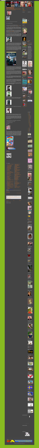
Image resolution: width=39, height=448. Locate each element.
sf (17, 197)
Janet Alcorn (16, 185)
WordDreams (16, 168)
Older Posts (20, 200)
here (18, 25)
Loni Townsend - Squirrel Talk (17, 169)
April (29, 121)
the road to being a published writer (10, 186)
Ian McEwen (8, 197)
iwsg (14, 197)
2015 (28, 114)
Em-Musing (16, 166)
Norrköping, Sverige (9, 198)
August (29, 118)
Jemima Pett (16, 171)
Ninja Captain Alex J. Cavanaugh (10, 164)
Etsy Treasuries (24, 10)
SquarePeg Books (9, 182)
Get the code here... (8, 192)
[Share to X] (15, 196)
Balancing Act (8, 170)
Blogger (24, 443)
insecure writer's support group (12, 197)
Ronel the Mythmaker (9, 175)
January (29, 127)
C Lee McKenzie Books (9, 166)
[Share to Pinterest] (16, 196)
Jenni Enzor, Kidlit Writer (17, 183)
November (30, 116)
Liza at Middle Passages (9, 165)
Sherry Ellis (8, 176)
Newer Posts (7, 200)
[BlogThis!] (14, 196)
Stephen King (19, 197)
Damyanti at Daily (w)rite (17, 187)
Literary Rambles (16, 175)
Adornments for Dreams (12, 2)
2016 (28, 113)
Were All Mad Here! (9, 173)
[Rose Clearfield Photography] (30, 184)
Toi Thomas (8, 169)
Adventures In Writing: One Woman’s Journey (17, 164)
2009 (28, 131)
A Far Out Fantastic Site (17, 176)
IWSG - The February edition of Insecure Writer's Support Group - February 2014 (13, 9)
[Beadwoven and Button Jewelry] (30, 185)
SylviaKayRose (8, 188)
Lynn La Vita (8, 174)
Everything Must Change (17, 173)
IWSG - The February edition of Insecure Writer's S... (30, 126)
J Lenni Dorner (8, 178)
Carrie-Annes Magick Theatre (17, 167)
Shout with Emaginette (9, 171)
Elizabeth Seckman (9, 167)
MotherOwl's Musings (17, 179)
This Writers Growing (9, 168)
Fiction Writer (8, 183)
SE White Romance (16, 182)
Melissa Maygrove (16, 178)
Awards (23, 9)
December (30, 115)
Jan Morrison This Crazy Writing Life (10, 185)
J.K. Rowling (16, 197)
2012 (28, 129)
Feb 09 (29, 123)
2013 (28, 128)
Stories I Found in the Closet (17, 172)
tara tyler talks (16, 184)
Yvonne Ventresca (9, 179)
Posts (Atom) (10, 201)
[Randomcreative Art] (30, 183)
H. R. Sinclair (16, 181)
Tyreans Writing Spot (17, 165)
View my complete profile (30, 42)
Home (13, 200)
